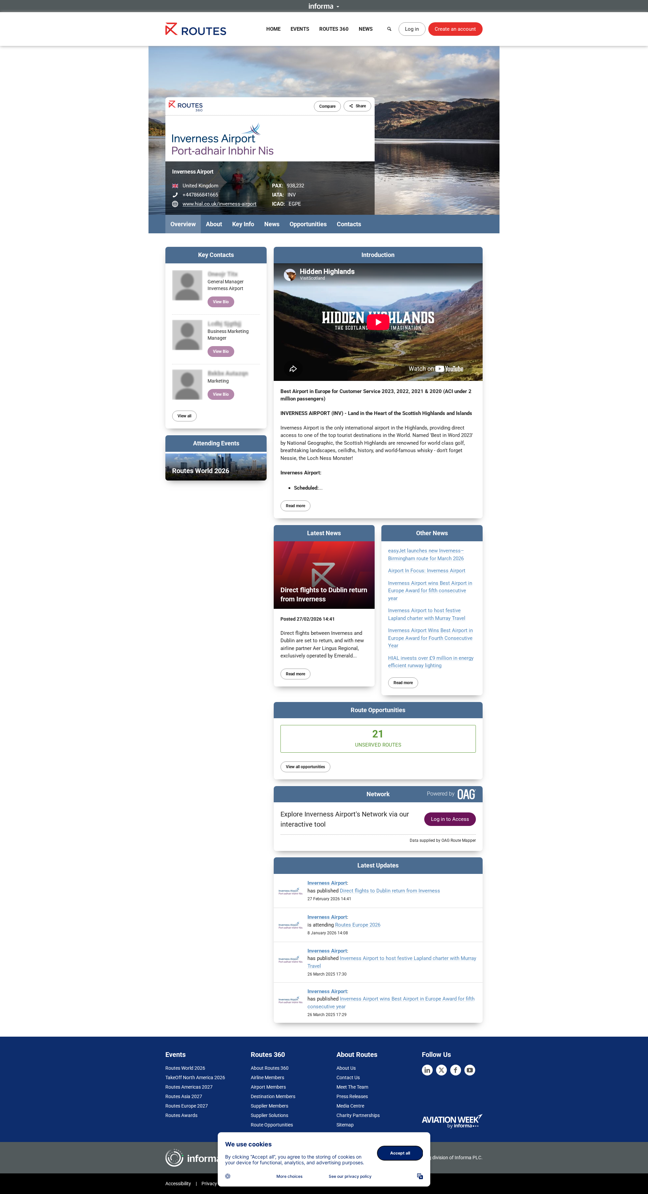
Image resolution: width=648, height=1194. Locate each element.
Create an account (455, 29)
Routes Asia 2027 (183, 1096)
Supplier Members (269, 1106)
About (214, 224)
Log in (412, 29)
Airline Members (267, 1077)
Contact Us (348, 1077)
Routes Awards (181, 1115)
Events (300, 29)
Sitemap (345, 1124)
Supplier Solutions (269, 1115)
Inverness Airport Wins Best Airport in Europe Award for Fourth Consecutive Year (430, 638)
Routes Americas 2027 (189, 1087)
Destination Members (273, 1096)
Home (273, 29)
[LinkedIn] (427, 1070)
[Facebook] (455, 1070)
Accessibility (178, 1183)
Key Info (243, 224)
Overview (183, 224)
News (366, 29)
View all (184, 416)
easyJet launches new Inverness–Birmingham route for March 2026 (426, 555)
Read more (295, 505)
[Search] (389, 29)
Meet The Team (352, 1087)
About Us (346, 1068)
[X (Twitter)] (441, 1070)
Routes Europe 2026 (357, 925)
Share (361, 106)
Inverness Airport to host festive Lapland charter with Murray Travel (426, 614)
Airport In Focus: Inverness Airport (426, 571)
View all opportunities (305, 766)
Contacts (349, 224)
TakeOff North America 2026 (195, 1077)
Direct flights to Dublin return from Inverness (390, 891)
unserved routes (378, 738)
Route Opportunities (378, 709)
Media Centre (350, 1106)
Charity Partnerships (358, 1115)
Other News (432, 533)
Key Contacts (216, 254)
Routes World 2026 (185, 1068)
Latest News (324, 533)
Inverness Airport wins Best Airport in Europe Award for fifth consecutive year (430, 590)
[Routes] (195, 29)
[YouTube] (469, 1070)
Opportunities (308, 224)
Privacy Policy (216, 1183)
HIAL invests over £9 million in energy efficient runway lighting (431, 662)
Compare (327, 106)
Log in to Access (450, 819)
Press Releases (352, 1096)
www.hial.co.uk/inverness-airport (219, 204)
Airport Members (268, 1087)
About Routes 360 (270, 1068)
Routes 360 (334, 29)
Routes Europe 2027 (186, 1106)
